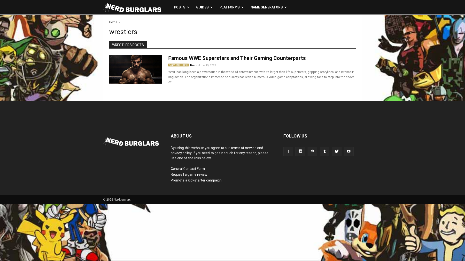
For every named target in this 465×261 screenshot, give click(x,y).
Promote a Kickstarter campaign (196, 180)
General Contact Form (188, 169)
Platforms (229, 7)
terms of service (243, 148)
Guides (202, 7)
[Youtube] (349, 151)
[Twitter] (336, 151)
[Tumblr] (324, 151)
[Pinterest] (312, 151)
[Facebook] (288, 151)
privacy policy (181, 153)
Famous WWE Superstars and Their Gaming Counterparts (237, 58)
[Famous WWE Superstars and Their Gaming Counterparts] (135, 69)
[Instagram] (300, 151)
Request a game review (189, 174)
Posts (179, 7)
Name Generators (266, 7)
